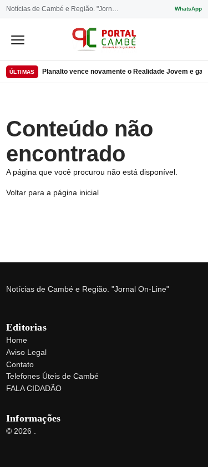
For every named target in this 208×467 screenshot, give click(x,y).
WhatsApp (188, 9)
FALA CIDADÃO (34, 388)
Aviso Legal (26, 352)
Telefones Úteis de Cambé (52, 376)
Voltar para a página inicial (52, 192)
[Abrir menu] (17, 39)
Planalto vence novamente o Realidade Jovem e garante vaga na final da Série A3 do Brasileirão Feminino (122, 71)
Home (16, 340)
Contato (20, 364)
